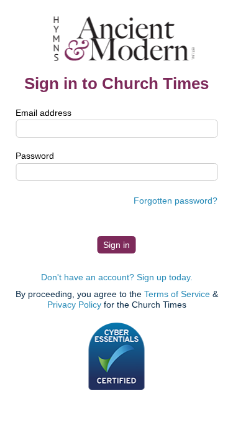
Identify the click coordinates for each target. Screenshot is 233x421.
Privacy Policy (74, 305)
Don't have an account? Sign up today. (117, 277)
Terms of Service (177, 294)
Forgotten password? (175, 201)
